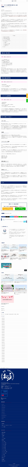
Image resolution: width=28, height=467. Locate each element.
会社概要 (3, 459)
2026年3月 (3, 321)
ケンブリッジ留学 (4, 450)
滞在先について (6, 45)
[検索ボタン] (1, 1)
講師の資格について (7, 44)
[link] (9, 237)
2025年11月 (3, 326)
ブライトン (3, 412)
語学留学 (10, 213)
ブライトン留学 (4, 448)
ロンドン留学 (3, 441)
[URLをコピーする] (25, 216)
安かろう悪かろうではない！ (7, 40)
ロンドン (3, 404)
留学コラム (3, 6)
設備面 (5, 42)
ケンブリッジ (3, 413)
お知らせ (3, 308)
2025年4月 (3, 337)
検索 (25, 270)
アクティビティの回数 (7, 43)
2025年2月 (3, 340)
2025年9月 (3, 329)
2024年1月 (3, 361)
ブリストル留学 (4, 447)
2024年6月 (3, 353)
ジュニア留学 (3, 426)
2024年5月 (3, 355)
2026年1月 (3, 324)
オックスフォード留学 (4, 451)
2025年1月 (3, 342)
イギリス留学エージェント (4, 233)
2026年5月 (3, 319)
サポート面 (6, 41)
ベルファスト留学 (4, 444)
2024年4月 (3, 356)
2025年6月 (3, 334)
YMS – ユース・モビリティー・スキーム (7, 425)
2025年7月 (3, 332)
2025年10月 (3, 327)
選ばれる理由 (3, 432)
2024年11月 (3, 345)
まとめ (4, 46)
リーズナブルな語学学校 (6, 39)
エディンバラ (3, 405)
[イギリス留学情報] (14, 1)
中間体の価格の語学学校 (6, 38)
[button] (3, 216)
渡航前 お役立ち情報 (7, 213)
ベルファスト (3, 407)
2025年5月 (3, 335)
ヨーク (3, 418)
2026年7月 (3, 318)
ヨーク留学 (3, 454)
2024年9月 (3, 348)
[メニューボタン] (27, 1)
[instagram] (10, 237)
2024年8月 (3, 350)
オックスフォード (4, 415)
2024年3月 (3, 358)
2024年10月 (3, 347)
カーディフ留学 (4, 445)
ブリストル (3, 410)
